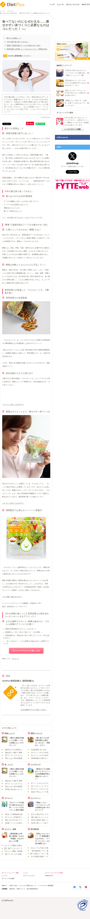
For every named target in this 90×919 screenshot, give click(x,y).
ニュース (60, 4)
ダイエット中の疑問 (8, 878)
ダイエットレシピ (72, 4)
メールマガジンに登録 (72, 129)
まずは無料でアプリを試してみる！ (34, 710)
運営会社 (12, 889)
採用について (21, 889)
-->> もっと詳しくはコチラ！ (13, 404)
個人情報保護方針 (32, 889)
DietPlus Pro (49, 875)
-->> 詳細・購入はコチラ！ (12, 597)
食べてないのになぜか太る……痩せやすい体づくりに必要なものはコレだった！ (25, 13)
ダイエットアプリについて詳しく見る (26, 651)
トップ (52, 4)
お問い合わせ (13, 885)
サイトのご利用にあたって (27, 885)
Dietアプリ (86, 4)
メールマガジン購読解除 (45, 885)
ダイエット (15, 659)
